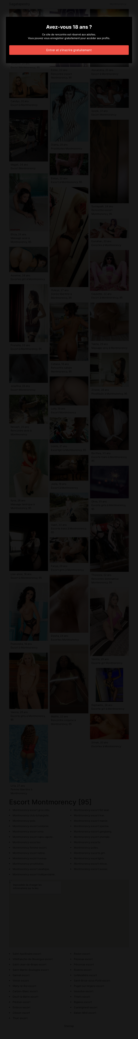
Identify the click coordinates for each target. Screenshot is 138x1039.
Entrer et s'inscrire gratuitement (69, 50)
